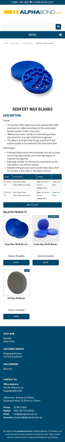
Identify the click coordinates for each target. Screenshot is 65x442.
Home (5, 43)
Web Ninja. (54, 437)
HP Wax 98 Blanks (16, 298)
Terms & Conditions (12, 356)
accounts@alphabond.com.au (28, 417)
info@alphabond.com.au (25, 414)
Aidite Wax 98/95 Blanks (45, 244)
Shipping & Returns (12, 353)
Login (14, 2)
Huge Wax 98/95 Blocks (16, 244)
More (16, 262)
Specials (7, 338)
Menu (32, 34)
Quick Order (9, 341)
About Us (7, 369)
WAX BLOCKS (27, 43)
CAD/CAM (15, 43)
